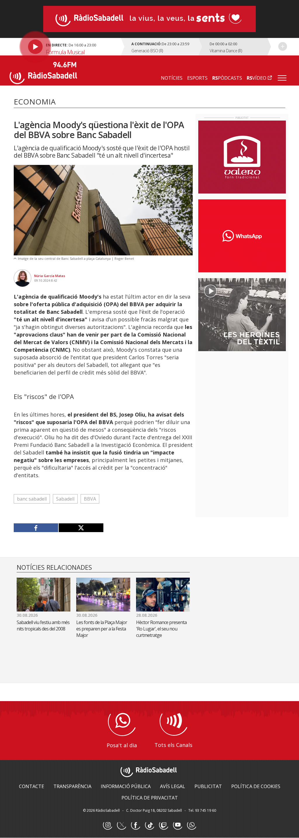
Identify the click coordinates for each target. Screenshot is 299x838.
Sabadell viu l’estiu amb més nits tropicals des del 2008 (43, 625)
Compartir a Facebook (36, 527)
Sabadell (65, 499)
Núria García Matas (49, 275)
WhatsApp (191, 825)
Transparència (72, 786)
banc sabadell (32, 499)
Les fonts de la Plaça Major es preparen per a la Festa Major (101, 628)
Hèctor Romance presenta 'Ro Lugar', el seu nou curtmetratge (161, 628)
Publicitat (208, 786)
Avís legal (172, 786)
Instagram (107, 825)
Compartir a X (80, 527)
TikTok (149, 825)
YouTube (177, 825)
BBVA (90, 499)
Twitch (163, 825)
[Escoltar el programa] (66, 46)
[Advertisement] (242, 393)
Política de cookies (255, 786)
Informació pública (126, 786)
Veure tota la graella (282, 46)
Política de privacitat (149, 798)
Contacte (31, 786)
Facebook (135, 825)
